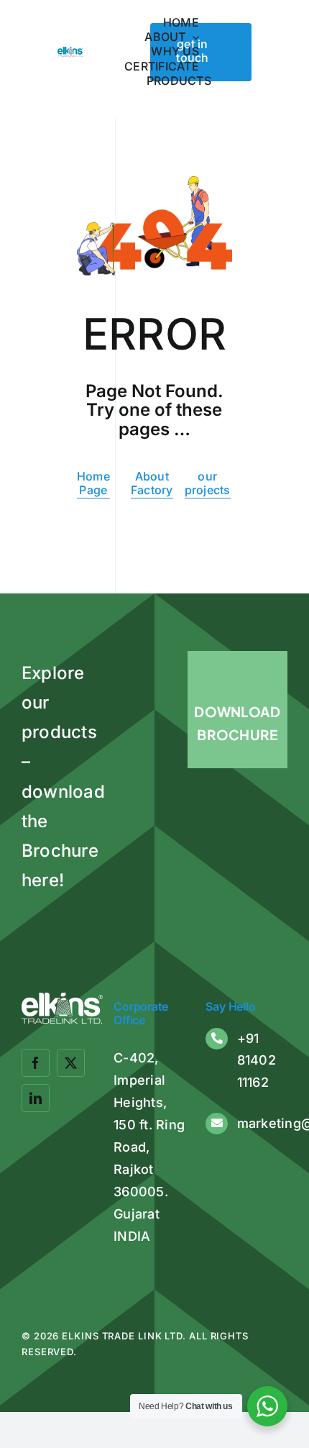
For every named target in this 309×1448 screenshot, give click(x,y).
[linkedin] (36, 1098)
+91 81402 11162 (256, 1060)
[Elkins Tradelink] (70, 52)
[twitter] (71, 1063)
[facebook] (36, 1063)
